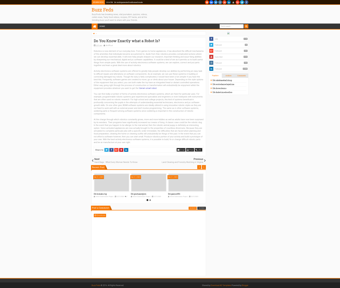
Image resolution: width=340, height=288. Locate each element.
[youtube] (233, 2)
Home (102, 26)
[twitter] (242, 2)
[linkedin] (229, 2)
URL (199, 150)
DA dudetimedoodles (222, 92)
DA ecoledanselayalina (223, 84)
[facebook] (246, 2)
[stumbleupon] (224, 2)
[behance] (211, 2)
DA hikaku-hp (100, 194)
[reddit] (207, 2)
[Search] (246, 26)
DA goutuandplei (138, 194)
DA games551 (174, 194)
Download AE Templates (221, 285)
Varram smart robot (148, 88)
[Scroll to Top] (336, 283)
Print (191, 150)
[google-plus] (238, 2)
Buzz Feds (102, 10)
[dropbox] (216, 2)
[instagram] (220, 2)
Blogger (245, 285)
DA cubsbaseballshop (222, 80)
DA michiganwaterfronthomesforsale (124, 2)
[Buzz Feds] (95, 27)
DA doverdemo (219, 88)
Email (182, 150)
